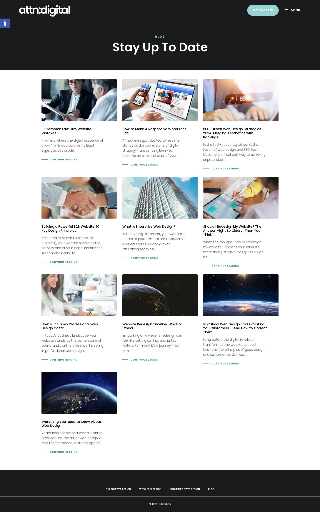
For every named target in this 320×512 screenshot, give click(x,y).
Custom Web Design (118, 489)
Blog (211, 489)
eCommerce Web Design (185, 489)
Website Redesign (150, 489)
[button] (5, 23)
